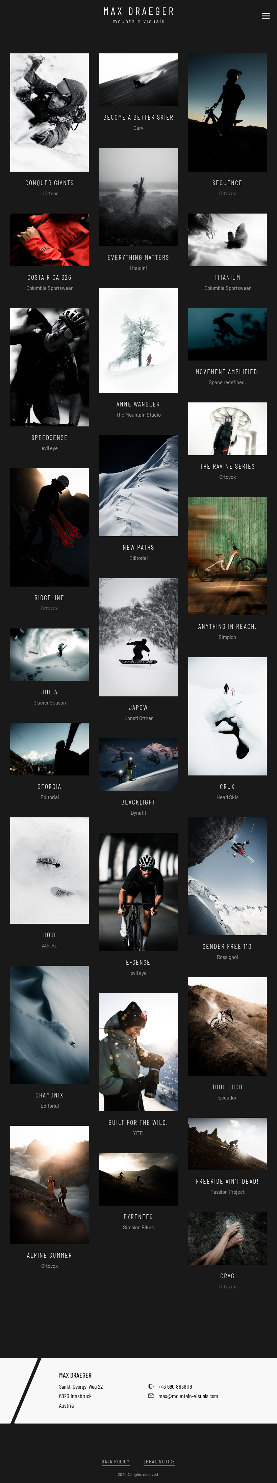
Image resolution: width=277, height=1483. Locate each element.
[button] (266, 15)
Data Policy (116, 1461)
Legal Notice (159, 1461)
